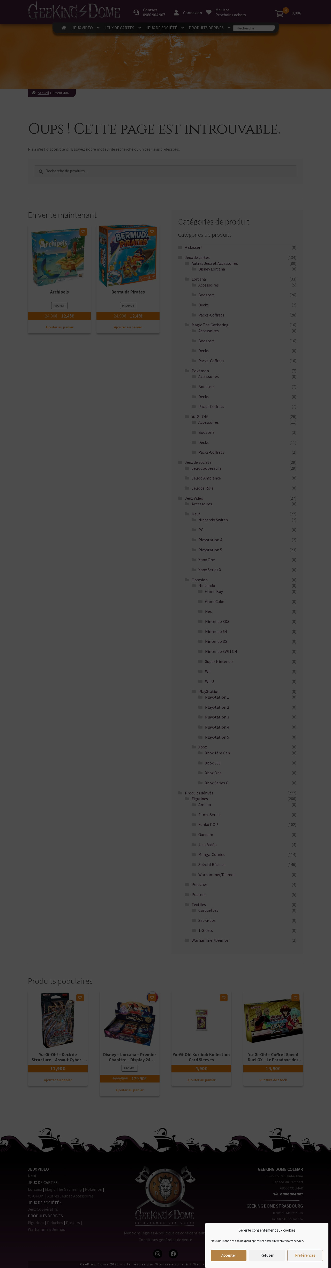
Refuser (267, 1255)
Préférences (305, 1255)
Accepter (228, 1255)
